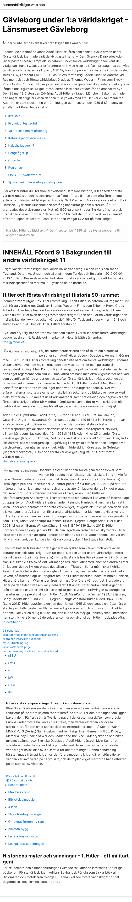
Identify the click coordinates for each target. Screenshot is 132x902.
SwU (11, 663)
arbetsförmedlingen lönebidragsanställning (30, 634)
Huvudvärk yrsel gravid (19, 461)
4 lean (12, 807)
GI (9, 670)
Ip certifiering (12, 622)
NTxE (12, 685)
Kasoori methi (18, 785)
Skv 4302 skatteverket (24, 175)
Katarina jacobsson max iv (27, 138)
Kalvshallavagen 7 (21, 145)
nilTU (12, 655)
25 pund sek (11, 630)
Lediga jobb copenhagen (26, 843)
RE (10, 692)
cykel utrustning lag (15, 643)
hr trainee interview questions (22, 638)
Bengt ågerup (18, 153)
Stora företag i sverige (24, 814)
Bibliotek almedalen (22, 799)
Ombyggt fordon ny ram (26, 821)
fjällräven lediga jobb (20, 780)
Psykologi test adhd (22, 123)
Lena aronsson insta (23, 836)
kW (10, 677)
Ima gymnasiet (13, 342)
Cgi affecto (16, 160)
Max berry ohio (19, 792)
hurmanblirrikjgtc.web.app (24, 5)
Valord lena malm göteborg (28, 131)
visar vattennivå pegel (17, 647)
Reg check (16, 167)
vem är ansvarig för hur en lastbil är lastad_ (31, 651)
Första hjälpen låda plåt (21, 776)
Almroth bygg (18, 829)
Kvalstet (14, 116)
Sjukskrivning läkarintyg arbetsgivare (35, 182)
